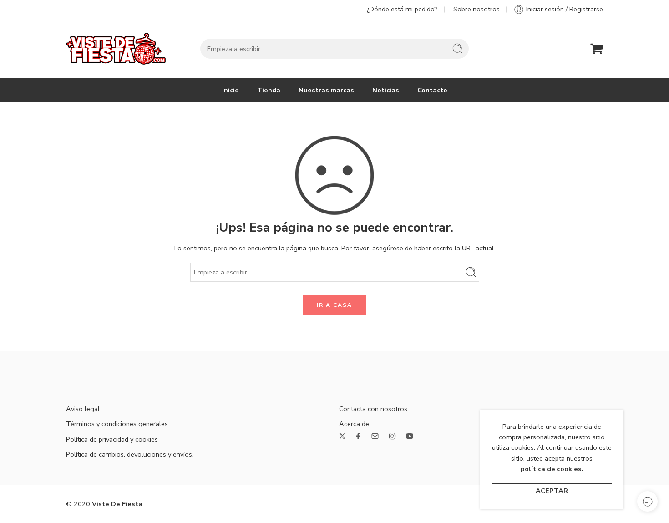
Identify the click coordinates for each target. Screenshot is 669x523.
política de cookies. (552, 468)
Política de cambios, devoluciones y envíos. (129, 454)
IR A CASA (334, 305)
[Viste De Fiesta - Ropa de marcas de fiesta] (116, 49)
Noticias (385, 90)
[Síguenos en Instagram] (392, 436)
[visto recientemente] (647, 501)
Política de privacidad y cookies (112, 439)
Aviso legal (83, 408)
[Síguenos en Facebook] (358, 436)
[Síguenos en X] (342, 436)
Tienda (268, 90)
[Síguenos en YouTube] (409, 436)
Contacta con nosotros (373, 408)
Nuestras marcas (326, 90)
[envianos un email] (375, 436)
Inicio (230, 90)
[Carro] (596, 48)
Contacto (432, 90)
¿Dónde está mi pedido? (402, 9)
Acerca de (354, 423)
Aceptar (552, 490)
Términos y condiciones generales (117, 423)
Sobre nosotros (476, 9)
